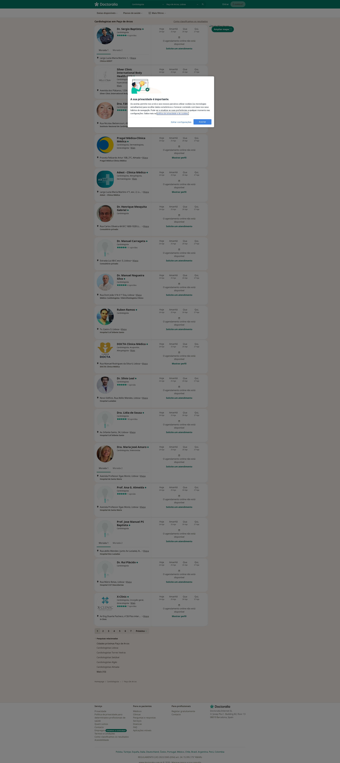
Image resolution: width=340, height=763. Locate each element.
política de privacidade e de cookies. (172, 113)
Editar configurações (181, 122)
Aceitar (202, 122)
